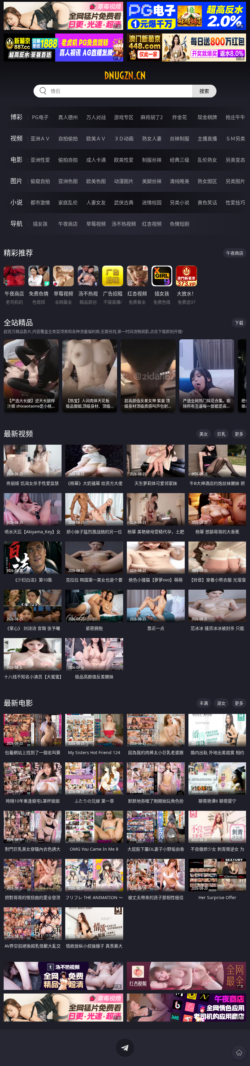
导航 (16, 224)
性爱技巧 (235, 202)
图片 (16, 181)
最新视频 (18, 434)
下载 (239, 323)
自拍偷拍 (68, 138)
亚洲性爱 (40, 160)
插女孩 (40, 224)
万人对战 (96, 117)
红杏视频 (152, 224)
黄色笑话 (207, 202)
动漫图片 (124, 181)
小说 (16, 202)
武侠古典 (124, 202)
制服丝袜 (152, 160)
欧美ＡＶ (96, 138)
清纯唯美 (179, 181)
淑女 (221, 703)
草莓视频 (96, 224)
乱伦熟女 (207, 160)
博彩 (16, 117)
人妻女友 (96, 202)
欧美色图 (96, 181)
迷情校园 (152, 202)
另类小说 (179, 202)
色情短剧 (179, 224)
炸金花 (179, 117)
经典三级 (179, 160)
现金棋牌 (207, 117)
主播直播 (207, 138)
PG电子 (40, 117)
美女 (203, 434)
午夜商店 (68, 224)
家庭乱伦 (68, 202)
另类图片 (235, 181)
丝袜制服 (179, 138)
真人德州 (68, 117)
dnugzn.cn (125, 75)
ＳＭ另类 (235, 138)
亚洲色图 (68, 181)
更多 (239, 434)
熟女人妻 (152, 138)
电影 (16, 160)
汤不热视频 (124, 224)
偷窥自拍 (40, 181)
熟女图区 (207, 181)
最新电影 (18, 703)
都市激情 (40, 202)
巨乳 (221, 434)
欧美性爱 (124, 160)
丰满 (203, 703)
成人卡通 (96, 160)
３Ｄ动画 (124, 138)
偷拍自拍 (68, 160)
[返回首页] (239, 1052)
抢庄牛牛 (235, 117)
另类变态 (235, 160)
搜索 (204, 91)
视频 (16, 138)
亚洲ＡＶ (40, 138)
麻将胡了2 (152, 117)
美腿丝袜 (152, 181)
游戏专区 (124, 117)
